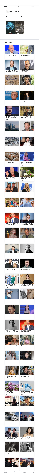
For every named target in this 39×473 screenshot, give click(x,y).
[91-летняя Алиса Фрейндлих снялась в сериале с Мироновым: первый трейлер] (27, 113)
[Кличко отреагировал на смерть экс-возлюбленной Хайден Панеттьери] (12, 220)
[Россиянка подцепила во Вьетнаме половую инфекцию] (27, 52)
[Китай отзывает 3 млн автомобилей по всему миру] (12, 144)
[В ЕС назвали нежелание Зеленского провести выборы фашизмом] (27, 266)
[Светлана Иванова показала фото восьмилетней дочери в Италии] (12, 342)
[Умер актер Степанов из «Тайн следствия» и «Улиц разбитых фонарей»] (27, 403)
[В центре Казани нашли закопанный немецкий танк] (27, 296)
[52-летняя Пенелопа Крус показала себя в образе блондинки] (27, 434)
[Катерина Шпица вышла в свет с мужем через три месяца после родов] (27, 144)
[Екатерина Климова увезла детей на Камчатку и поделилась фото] (27, 281)
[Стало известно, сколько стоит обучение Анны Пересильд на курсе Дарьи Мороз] (27, 312)
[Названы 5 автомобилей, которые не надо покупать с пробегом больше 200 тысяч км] (12, 419)
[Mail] (3, 7)
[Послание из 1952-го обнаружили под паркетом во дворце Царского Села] (12, 82)
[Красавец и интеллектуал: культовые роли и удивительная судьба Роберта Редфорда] (27, 449)
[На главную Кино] (5, 7)
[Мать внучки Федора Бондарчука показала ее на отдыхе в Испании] (27, 465)
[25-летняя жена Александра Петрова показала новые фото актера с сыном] (12, 189)
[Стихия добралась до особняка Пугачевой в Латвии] (27, 159)
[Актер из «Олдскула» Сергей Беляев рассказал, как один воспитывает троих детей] (12, 205)
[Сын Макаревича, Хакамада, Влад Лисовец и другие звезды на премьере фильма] (27, 98)
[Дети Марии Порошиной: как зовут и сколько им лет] (27, 82)
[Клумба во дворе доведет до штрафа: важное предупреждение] (27, 174)
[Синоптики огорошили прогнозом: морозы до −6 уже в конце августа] (12, 403)
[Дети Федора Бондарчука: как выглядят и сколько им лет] (27, 67)
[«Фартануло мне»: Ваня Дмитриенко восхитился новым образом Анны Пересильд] (27, 342)
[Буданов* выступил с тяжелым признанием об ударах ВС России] (12, 113)
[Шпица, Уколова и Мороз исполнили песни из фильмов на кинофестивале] (27, 419)
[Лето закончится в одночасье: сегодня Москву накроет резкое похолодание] (12, 128)
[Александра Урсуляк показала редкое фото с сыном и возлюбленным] (12, 251)
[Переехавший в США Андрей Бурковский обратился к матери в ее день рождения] (12, 67)
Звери (16, 35)
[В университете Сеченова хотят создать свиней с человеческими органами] (12, 159)
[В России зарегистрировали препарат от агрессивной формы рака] (27, 388)
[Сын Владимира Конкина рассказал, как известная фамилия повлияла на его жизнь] (12, 174)
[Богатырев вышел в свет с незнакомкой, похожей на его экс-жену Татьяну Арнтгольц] (27, 373)
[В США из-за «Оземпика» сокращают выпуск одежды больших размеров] (12, 281)
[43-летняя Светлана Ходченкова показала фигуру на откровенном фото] (12, 235)
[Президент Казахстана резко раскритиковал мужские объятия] (12, 98)
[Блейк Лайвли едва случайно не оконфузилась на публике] (12, 373)
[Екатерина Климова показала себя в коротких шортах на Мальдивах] (12, 296)
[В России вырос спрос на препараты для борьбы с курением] (27, 205)
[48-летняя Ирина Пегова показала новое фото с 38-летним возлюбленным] (12, 266)
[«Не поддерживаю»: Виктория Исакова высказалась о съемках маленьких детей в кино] (27, 220)
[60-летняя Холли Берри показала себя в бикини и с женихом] (12, 358)
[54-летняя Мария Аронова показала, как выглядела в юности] (27, 251)
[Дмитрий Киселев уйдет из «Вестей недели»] (12, 52)
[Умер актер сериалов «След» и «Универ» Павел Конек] (12, 312)
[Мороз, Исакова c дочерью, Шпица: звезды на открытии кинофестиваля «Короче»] (12, 465)
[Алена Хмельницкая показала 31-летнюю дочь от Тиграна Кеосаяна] (12, 327)
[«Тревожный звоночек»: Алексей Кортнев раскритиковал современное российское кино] (27, 235)
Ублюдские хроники (9, 35)
